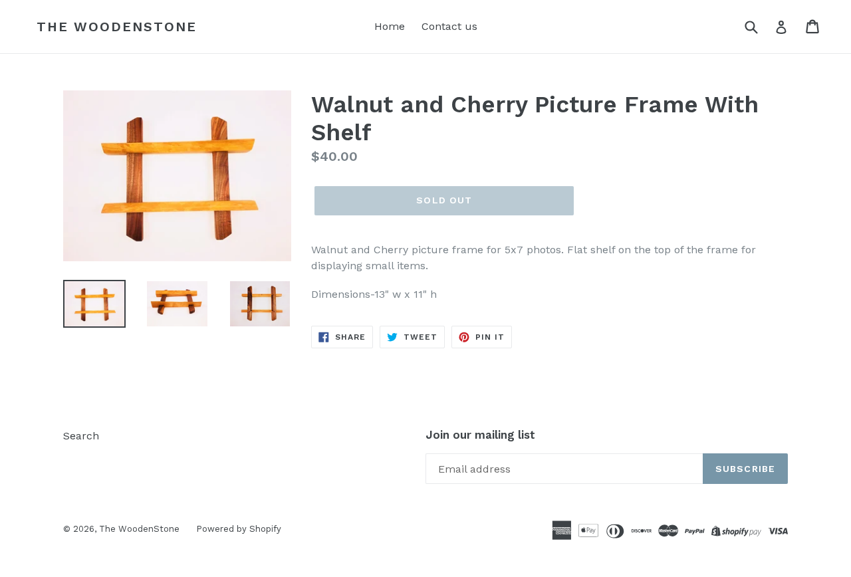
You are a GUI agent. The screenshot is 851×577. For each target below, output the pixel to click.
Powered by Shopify (238, 529)
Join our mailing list (480, 434)
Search (81, 435)
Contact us (449, 26)
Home (389, 26)
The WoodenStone (117, 27)
